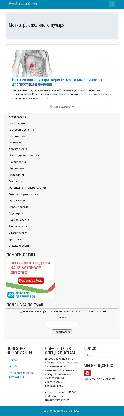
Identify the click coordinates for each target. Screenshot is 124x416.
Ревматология (18, 226)
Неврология (16, 168)
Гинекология (17, 142)
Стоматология (18, 232)
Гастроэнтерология (21, 129)
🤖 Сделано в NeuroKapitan (100, 378)
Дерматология (18, 149)
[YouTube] (87, 372)
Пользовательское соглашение (21, 374)
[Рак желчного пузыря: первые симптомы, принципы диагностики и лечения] (32, 63)
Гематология (17, 136)
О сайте (14, 366)
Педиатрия (16, 213)
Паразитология (18, 207)
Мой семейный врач (24, 3)
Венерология (17, 123)
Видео (13, 360)
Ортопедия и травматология (27, 187)
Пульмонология (19, 219)
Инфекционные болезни (24, 155)
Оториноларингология (23, 194)
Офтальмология (19, 200)
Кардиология (17, 161)
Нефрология (17, 174)
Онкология (16, 181)
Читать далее (62, 106)
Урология (15, 239)
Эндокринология (19, 245)
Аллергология (18, 116)
